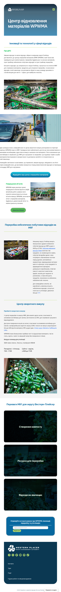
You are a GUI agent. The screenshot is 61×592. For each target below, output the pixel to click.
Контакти (11, 564)
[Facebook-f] (9, 555)
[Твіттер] (16, 555)
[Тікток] (28, 555)
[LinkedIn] (24, 555)
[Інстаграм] (13, 555)
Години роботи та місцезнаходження (19, 579)
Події (9, 573)
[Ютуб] (20, 555)
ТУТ (39, 293)
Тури (9, 568)
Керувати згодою (51, 590)
